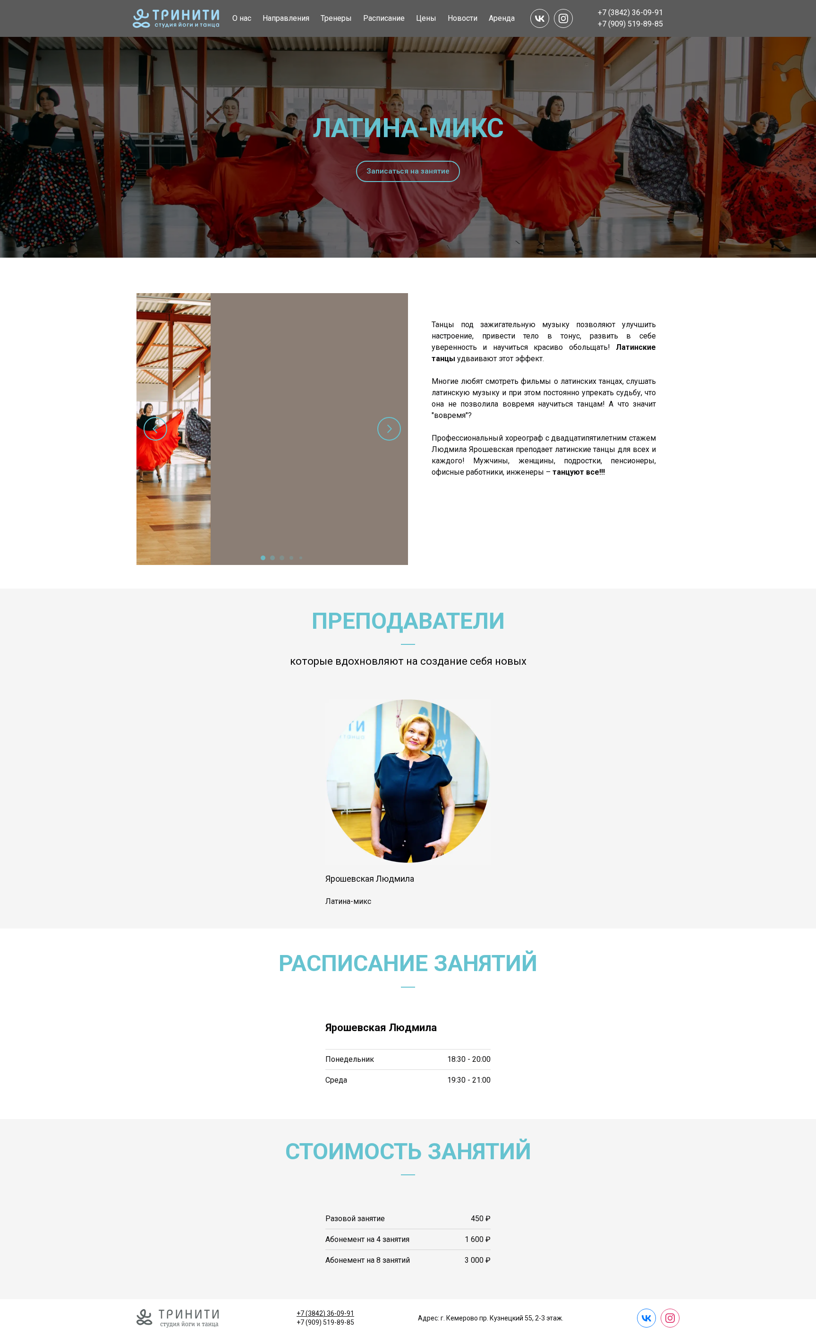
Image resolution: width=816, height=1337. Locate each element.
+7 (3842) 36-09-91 (325, 1313)
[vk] (539, 18)
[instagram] (563, 18)
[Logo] (176, 18)
